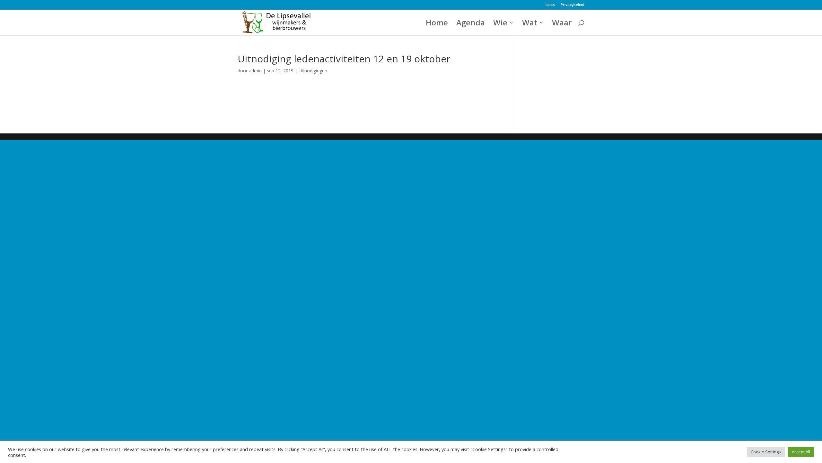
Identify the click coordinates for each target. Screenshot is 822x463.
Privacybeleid (572, 5)
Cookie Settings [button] (766, 452)
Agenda (470, 24)
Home (437, 24)
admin (255, 71)
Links (550, 5)
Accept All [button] (801, 452)
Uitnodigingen (313, 71)
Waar (562, 24)
